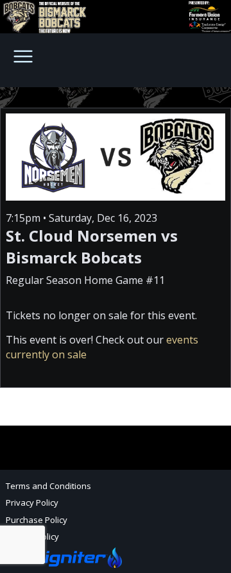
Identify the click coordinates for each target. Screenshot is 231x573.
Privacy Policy (32, 502)
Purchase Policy (36, 520)
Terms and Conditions (48, 486)
